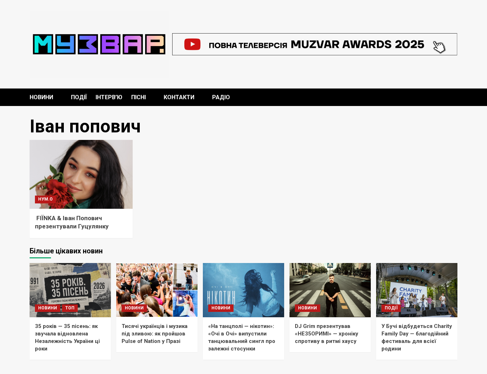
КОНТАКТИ (179, 97)
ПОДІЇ (79, 97)
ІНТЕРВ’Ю (109, 97)
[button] (452, 97)
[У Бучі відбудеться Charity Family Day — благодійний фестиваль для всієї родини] (416, 290)
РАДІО (221, 97)
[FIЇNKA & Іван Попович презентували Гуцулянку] (81, 174)
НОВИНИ (41, 97)
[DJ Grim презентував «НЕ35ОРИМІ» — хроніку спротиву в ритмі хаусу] (330, 290)
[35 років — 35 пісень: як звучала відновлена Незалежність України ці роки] (70, 290)
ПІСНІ (138, 97)
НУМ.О (45, 199)
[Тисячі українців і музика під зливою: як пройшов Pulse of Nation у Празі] (157, 290)
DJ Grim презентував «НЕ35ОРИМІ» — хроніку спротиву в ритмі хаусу (326, 333)
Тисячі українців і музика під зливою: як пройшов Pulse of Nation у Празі (155, 333)
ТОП (70, 307)
